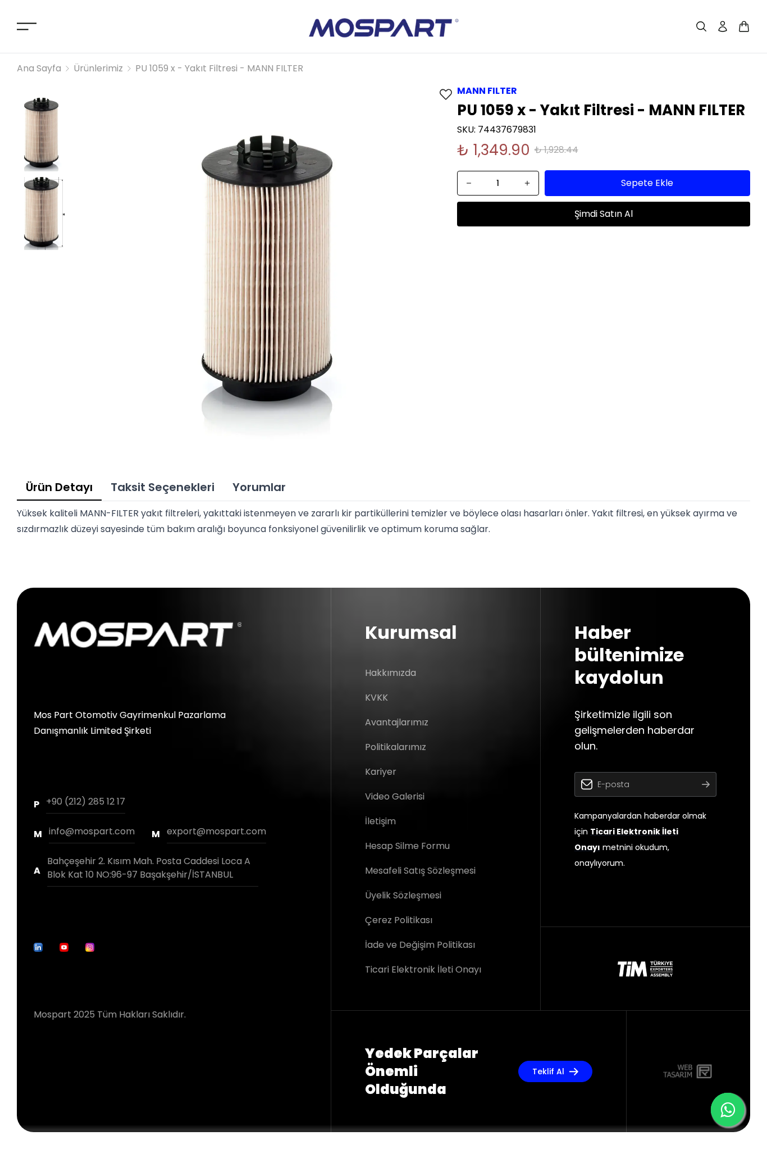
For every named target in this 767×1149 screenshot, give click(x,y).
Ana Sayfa (39, 68)
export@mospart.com (216, 831)
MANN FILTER (487, 90)
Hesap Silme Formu (407, 845)
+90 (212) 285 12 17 (85, 801)
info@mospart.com (92, 831)
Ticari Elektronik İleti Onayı (423, 969)
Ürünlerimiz (98, 68)
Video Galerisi (394, 796)
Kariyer (380, 771)
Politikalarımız (395, 747)
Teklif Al (548, 1071)
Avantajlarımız (396, 722)
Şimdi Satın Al (603, 213)
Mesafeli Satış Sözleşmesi (420, 870)
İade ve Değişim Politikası (420, 944)
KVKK (376, 697)
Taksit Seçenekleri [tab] (162, 487)
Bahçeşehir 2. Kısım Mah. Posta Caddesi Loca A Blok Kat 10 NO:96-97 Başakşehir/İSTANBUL (148, 868)
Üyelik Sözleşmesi (403, 895)
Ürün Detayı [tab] (59, 487)
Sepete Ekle (647, 182)
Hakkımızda (390, 672)
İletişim (380, 821)
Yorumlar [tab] (259, 487)
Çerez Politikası (398, 920)
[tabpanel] (383, 521)
